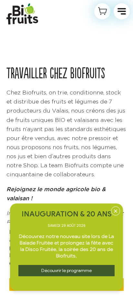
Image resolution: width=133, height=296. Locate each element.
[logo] (22, 14)
